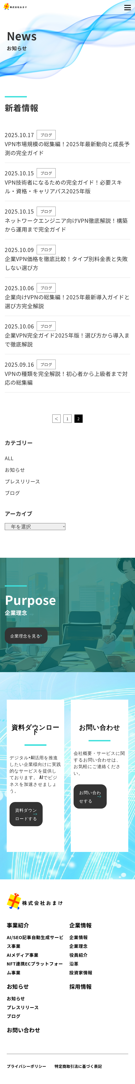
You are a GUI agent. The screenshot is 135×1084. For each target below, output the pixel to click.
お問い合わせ (23, 1030)
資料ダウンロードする (26, 814)
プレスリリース (22, 481)
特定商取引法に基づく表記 (78, 1066)
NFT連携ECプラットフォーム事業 (35, 968)
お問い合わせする (90, 796)
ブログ (46, 135)
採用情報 (80, 986)
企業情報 (80, 925)
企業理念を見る (25, 636)
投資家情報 (80, 972)
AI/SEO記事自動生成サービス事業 (35, 941)
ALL (9, 458)
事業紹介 (18, 925)
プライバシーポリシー (26, 1066)
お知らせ (15, 469)
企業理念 (78, 946)
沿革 (74, 963)
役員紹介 (78, 955)
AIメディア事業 (23, 955)
